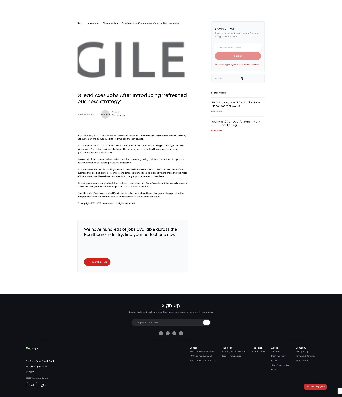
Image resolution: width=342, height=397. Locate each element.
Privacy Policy (302, 351)
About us (275, 351)
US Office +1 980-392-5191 (202, 351)
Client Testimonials (280, 365)
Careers (275, 360)
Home (80, 23)
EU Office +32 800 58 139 (201, 356)
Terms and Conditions (306, 356)
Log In (32, 385)
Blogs (273, 369)
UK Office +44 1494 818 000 (202, 360)
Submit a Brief (258, 351)
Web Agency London (40, 378)
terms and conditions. (250, 64)
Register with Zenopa (231, 356)
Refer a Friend (302, 360)
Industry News (93, 23)
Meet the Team (278, 356)
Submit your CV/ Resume (233, 351)
